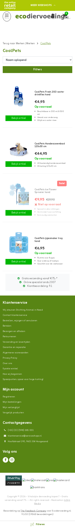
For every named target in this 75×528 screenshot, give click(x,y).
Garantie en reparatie (14, 347)
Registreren (9, 397)
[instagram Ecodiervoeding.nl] (12, 459)
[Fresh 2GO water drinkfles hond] (18, 96)
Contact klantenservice (15, 315)
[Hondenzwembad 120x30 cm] (18, 148)
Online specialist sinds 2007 (39, 282)
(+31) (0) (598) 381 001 (20, 430)
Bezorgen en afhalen (14, 331)
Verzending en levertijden (16, 342)
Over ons (7, 363)
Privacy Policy (10, 358)
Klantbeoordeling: (39, 286)
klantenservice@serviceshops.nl (25, 436)
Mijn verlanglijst (11, 407)
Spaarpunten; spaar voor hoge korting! (23, 379)
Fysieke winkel (10, 369)
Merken (30, 43)
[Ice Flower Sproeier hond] (18, 194)
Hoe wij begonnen (12, 374)
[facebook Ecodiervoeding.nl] (5, 459)
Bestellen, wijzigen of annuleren (20, 321)
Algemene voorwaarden (15, 353)
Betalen (7, 326)
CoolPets (45, 43)
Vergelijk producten (13, 413)
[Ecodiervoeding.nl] (10, 5)
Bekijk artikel (18, 118)
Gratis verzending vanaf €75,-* (39, 279)
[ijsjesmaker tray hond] (18, 242)
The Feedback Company (33, 511)
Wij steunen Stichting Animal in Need (23, 310)
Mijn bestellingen (12, 402)
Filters (37, 69)
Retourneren (9, 336)
